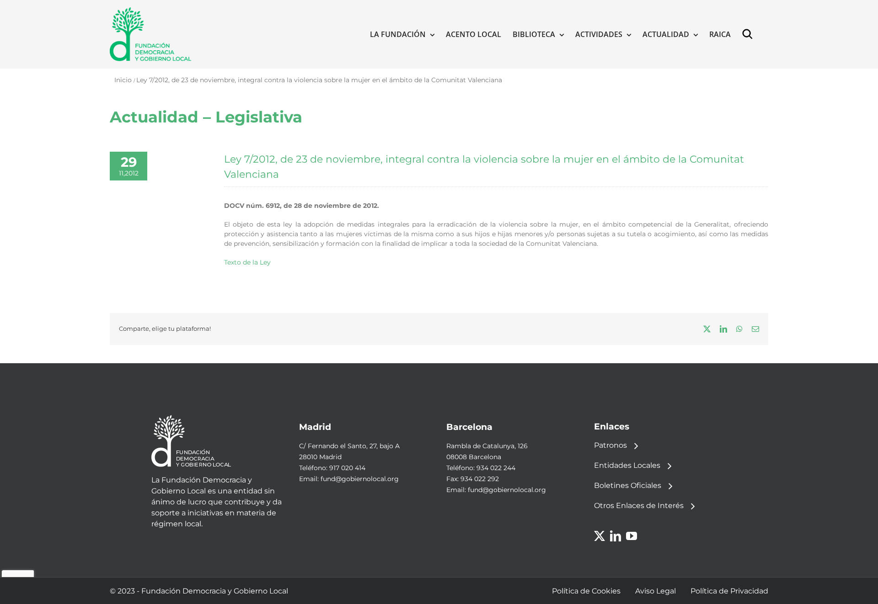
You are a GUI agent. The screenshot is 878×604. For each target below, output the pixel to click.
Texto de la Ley (247, 262)
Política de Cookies (586, 591)
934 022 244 (495, 468)
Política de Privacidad (729, 591)
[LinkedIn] (615, 535)
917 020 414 (347, 468)
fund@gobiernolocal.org (360, 479)
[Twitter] (599, 535)
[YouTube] (631, 535)
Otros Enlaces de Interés (639, 505)
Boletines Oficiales (627, 485)
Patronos (610, 445)
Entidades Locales (627, 465)
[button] (749, 34)
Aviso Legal (655, 591)
